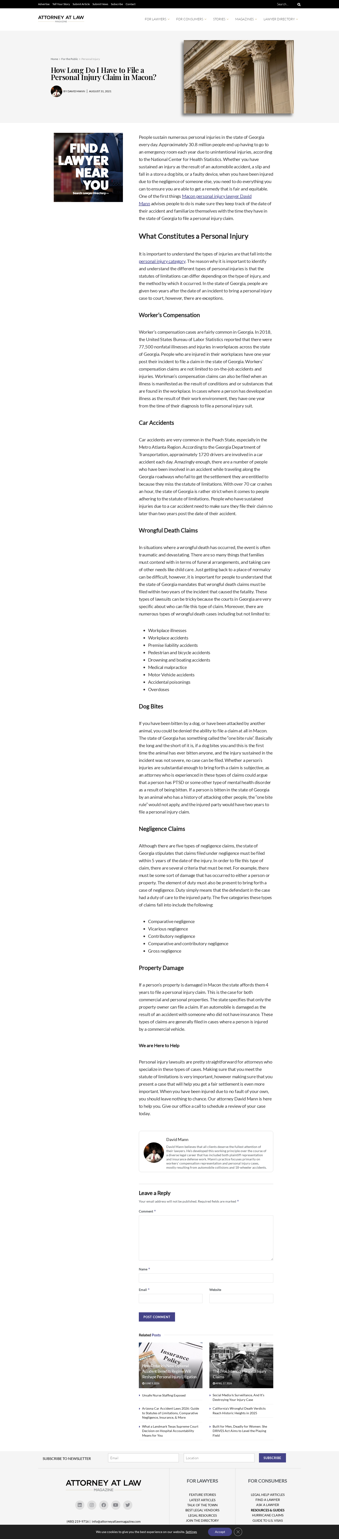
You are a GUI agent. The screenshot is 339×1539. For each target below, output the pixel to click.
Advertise (44, 4)
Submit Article (81, 4)
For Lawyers (155, 19)
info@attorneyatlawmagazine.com (116, 1521)
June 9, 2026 (151, 1383)
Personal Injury (90, 59)
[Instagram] (91, 1505)
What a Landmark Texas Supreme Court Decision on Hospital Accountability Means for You (170, 1430)
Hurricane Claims (267, 1515)
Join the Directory (202, 1520)
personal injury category (162, 261)
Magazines (244, 19)
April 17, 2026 (223, 1383)
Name (144, 1269)
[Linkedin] (79, 1505)
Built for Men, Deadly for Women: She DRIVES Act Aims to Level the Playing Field (240, 1430)
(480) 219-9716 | (79, 1521)
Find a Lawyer (268, 1500)
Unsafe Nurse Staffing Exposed (164, 1395)
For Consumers (189, 19)
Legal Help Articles (268, 1495)
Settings (191, 1532)
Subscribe (117, 4)
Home (54, 59)
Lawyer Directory (279, 19)
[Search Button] (298, 4)
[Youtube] (115, 1505)
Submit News (100, 4)
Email (144, 1289)
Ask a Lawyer (267, 1505)
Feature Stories (202, 1495)
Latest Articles (202, 1500)
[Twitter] (127, 1505)
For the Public (69, 59)
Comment (147, 1211)
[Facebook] (103, 1505)
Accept (220, 1532)
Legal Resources (202, 1515)
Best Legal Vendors (202, 1510)
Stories (219, 19)
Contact (130, 4)
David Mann (177, 1139)
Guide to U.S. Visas (268, 1520)
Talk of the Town (202, 1505)
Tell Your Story (61, 4)
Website (215, 1290)
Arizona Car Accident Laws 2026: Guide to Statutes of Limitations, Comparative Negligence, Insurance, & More (170, 1412)
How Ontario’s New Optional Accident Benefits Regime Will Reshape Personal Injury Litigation (169, 1371)
